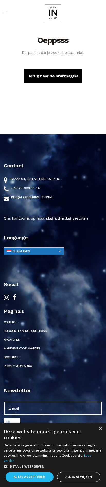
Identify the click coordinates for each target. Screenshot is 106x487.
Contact (10, 322)
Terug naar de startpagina (53, 76)
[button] (53, 466)
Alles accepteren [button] (30, 477)
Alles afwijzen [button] (78, 477)
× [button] (100, 428)
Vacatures (12, 339)
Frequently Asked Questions (25, 331)
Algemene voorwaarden (22, 348)
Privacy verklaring (18, 366)
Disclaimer (11, 357)
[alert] (53, 455)
